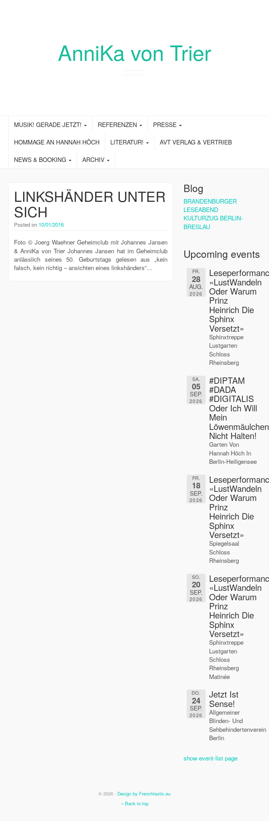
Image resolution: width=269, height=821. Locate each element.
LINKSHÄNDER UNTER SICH (90, 203)
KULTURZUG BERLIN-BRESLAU (213, 222)
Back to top (136, 803)
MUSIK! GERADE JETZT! (48, 124)
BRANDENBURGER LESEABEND (210, 205)
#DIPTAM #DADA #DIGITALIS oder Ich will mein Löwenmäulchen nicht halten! (239, 407)
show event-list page (210, 757)
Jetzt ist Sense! (224, 698)
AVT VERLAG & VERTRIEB (196, 141)
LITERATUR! (127, 141)
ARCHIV (94, 159)
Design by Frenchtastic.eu (144, 793)
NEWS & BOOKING (41, 159)
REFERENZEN (118, 124)
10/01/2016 (51, 224)
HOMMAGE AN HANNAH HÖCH (56, 141)
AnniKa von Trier (134, 52)
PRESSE (165, 124)
